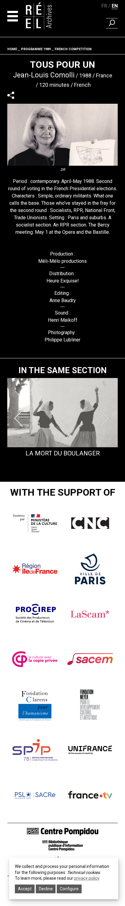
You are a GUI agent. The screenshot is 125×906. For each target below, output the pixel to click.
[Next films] (105, 418)
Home (12, 49)
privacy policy (86, 878)
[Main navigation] (12, 16)
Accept (25, 888)
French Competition (73, 49)
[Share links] (10, 95)
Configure (69, 888)
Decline (46, 888)
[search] (111, 23)
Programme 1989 (36, 49)
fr (104, 6)
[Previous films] (20, 418)
